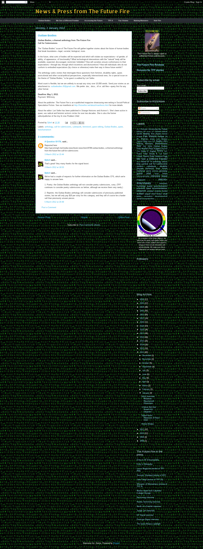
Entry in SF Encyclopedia (148, 460)
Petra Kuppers (154, 148)
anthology (49, 127)
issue (164, 176)
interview (155, 176)
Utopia (139, 156)
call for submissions (62, 127)
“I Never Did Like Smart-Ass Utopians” (148, 409)
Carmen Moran (161, 131)
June (144, 374)
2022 (142, 314)
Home (84, 217)
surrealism (148, 196)
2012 (142, 352)
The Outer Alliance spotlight (148, 524)
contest (140, 166)
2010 (142, 433)
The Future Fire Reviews (150, 65)
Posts (143, 108)
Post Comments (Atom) (90, 225)
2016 (142, 337)
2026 (142, 299)
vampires (140, 199)
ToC (165, 151)
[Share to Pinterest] (82, 122)
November (147, 359)
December (147, 355)
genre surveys (152, 171)
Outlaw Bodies (44, 21)
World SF (145, 162)
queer (120, 127)
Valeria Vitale (148, 156)
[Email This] (71, 122)
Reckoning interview (145, 497)
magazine (141, 180)
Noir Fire (157, 21)
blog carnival (142, 164)
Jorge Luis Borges (158, 139)
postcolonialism (160, 186)
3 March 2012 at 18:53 (54, 167)
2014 (142, 344)
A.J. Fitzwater (142, 129)
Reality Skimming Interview (148, 502)
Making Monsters (141, 21)
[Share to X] (77, 122)
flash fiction (161, 168)
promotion (141, 188)
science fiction (160, 191)
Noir (139, 146)
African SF (141, 131)
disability (163, 166)
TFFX (160, 151)
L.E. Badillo (157, 141)
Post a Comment (49, 207)
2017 (142, 333)
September (147, 367)
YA (151, 162)
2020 (142, 322)
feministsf (87, 127)
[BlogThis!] (74, 122)
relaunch (141, 191)
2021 (142, 318)
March (145, 385)
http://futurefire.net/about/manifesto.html (91, 105)
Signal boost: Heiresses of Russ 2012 (150, 417)
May (144, 378)
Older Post (123, 217)
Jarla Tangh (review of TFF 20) (150, 479)
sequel (147, 194)
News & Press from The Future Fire (83, 11)
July (144, 370)
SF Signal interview (145, 515)
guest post (144, 173)
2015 (142, 341)
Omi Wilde (147, 146)
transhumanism (44, 130)
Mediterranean (161, 143)
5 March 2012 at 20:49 (54, 202)
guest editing (97, 127)
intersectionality (143, 176)
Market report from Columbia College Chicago (149, 492)
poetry (149, 186)
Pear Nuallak (142, 148)
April (144, 382)
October (146, 363)
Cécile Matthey (143, 134)
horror (164, 173)
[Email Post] (66, 122)
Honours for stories (150, 70)
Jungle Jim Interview (145, 510)
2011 (142, 429)
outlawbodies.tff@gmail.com (63, 86)
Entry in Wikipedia (144, 464)
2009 (142, 437)
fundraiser (141, 171)
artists (164, 162)
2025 (142, 303)
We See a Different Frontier (67, 21)
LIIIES (165, 141)
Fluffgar (161, 136)
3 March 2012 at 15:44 (54, 154)
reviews (150, 191)
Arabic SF (150, 131)
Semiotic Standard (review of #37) (151, 475)
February (146, 389)
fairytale (140, 168)
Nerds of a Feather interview (149, 506)
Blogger (116, 543)
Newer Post (44, 217)
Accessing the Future (93, 21)
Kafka (150, 141)
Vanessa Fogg (161, 156)
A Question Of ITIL (53, 141)
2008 (142, 441)
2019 (142, 326)
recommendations (159, 188)
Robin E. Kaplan (148, 151)
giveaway (163, 171)
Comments (145, 113)
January (146, 393)
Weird (139, 162)
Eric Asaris (156, 134)
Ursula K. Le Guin (158, 154)
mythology (141, 186)
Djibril (47, 160)
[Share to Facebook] (80, 122)
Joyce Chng (142, 141)
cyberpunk (77, 127)
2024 (142, 307)
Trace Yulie (142, 154)
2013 (142, 348)
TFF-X (110, 21)
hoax (157, 173)
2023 (142, 311)
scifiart (140, 193)
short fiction (156, 194)
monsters (163, 183)
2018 (142, 329)
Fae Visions (123, 21)
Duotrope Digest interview (148, 519)
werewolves (149, 199)
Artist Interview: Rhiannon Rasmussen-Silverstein (148, 400)
